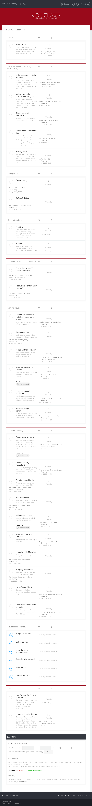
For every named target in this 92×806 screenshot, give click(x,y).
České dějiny (21, 180)
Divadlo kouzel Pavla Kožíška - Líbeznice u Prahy (25, 316)
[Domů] (46, 16)
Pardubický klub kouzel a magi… (50, 612)
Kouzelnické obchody (16, 627)
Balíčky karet (21, 151)
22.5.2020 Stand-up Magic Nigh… (50, 357)
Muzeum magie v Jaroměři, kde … (50, 416)
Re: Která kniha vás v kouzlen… (49, 83)
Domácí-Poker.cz (23, 675)
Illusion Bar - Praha (24, 332)
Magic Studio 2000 (24, 633)
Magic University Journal (26, 714)
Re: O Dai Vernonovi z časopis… (20, 205)
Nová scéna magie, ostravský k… (50, 595)
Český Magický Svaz (25, 437)
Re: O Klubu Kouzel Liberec (48, 523)
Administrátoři (20, 770)
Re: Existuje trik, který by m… (48, 52)
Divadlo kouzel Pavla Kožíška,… (49, 322)
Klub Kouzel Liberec (24, 515)
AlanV (43, 104)
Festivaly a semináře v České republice (25, 269)
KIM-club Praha (22, 497)
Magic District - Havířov (26, 350)
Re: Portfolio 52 (44, 159)
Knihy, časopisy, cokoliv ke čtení (26, 76)
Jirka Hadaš (23, 456)
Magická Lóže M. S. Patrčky (24, 535)
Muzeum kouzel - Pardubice (23, 392)
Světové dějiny (22, 198)
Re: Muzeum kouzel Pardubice (49, 398)
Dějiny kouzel (13, 173)
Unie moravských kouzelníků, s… (50, 470)
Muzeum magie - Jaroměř (23, 409)
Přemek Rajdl (24, 384)
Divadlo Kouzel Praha (25, 480)
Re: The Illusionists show (47, 138)
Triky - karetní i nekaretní (22, 114)
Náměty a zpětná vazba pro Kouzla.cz (26, 696)
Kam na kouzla (13, 308)
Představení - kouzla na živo (26, 131)
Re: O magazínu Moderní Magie (50, 445)
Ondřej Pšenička (47, 54)
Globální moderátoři (34, 770)
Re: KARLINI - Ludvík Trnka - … (19, 188)
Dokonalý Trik (22, 642)
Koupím (19, 243)
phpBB (13, 801)
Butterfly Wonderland (25, 659)
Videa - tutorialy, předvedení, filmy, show (26, 95)
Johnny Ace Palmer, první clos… (50, 102)
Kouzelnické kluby (15, 430)
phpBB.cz (17, 803)
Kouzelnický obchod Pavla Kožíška (24, 651)
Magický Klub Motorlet (26, 552)
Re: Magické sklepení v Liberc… (49, 375)
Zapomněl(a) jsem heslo (62, 748)
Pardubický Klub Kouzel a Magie (26, 605)
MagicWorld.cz (22, 667)
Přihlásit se (12, 743)
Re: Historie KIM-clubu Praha (19, 505)
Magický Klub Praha (24, 569)
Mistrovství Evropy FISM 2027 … (20, 293)
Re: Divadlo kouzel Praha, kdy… (20, 488)
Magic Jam (21, 44)
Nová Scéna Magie (24, 587)
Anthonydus (22, 782)
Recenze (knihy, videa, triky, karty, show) (19, 67)
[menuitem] (22, 3)
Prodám (19, 227)
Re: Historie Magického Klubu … (20, 559)
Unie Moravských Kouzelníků (23, 463)
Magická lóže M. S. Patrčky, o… (49, 542)
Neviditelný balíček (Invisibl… (48, 120)
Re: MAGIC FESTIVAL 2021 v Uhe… (21, 276)
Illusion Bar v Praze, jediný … (19, 340)
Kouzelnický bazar (15, 220)
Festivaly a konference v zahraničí (26, 287)
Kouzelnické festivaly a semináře (21, 261)
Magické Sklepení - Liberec (24, 368)
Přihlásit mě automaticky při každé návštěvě (25, 752)
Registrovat (23, 743)
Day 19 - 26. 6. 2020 (45, 721)
